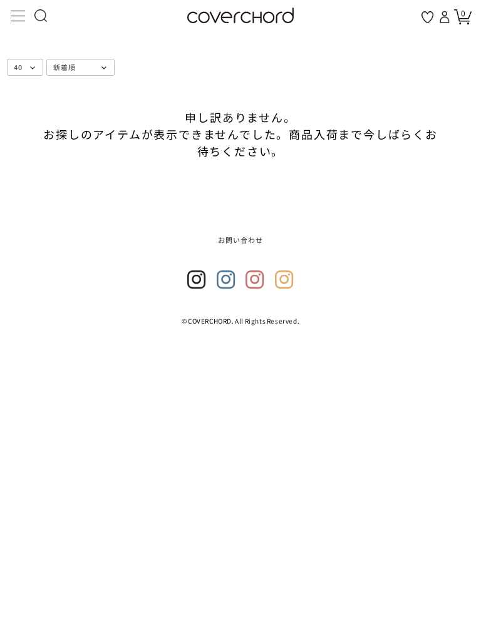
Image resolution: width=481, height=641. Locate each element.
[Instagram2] (226, 279)
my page (446, 17)
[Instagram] (196, 279)
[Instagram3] (255, 279)
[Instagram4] (284, 279)
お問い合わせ (241, 240)
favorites (427, 17)
